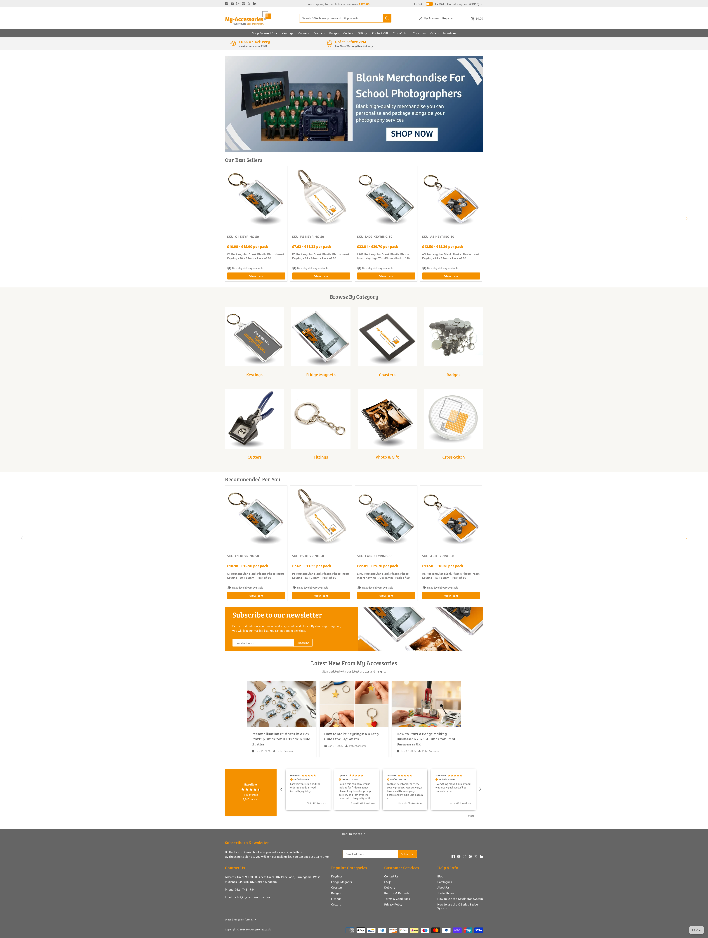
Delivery (389, 887)
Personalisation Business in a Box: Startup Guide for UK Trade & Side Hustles (280, 739)
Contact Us (391, 876)
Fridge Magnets (321, 374)
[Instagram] (237, 3)
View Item (256, 276)
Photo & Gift (387, 457)
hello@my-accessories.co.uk (252, 897)
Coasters (387, 374)
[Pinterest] (243, 3)
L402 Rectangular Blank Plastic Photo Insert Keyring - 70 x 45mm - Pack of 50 (383, 256)
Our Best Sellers (244, 159)
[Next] (686, 218)
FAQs (387, 882)
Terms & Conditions (397, 898)
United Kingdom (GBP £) (463, 4)
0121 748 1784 (245, 889)
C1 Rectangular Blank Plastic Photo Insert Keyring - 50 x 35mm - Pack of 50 (255, 256)
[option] (354, 104)
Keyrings (254, 374)
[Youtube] (232, 3)
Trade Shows (445, 893)
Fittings (321, 457)
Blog (440, 876)
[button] (281, 789)
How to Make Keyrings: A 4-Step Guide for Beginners (351, 736)
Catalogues (444, 882)
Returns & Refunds (396, 893)
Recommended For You (252, 479)
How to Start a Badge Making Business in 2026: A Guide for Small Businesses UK (427, 739)
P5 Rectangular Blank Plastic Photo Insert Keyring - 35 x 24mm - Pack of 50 (320, 256)
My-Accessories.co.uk (258, 929)
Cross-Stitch (453, 457)
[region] (381, 789)
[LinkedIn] (254, 3)
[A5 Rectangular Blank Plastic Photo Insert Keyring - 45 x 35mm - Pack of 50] (451, 197)
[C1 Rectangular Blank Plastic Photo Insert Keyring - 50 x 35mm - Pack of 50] (256, 197)
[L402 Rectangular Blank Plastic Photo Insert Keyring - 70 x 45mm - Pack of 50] (386, 197)
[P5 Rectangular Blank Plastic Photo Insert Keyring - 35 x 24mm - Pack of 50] (321, 197)
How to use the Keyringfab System (460, 898)
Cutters (254, 457)
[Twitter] (249, 3)
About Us (443, 887)
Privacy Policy (393, 904)
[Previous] (22, 218)
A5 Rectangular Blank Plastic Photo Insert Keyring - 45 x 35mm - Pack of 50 (451, 256)
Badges (453, 374)
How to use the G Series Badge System (457, 906)
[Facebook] (226, 3)
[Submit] (387, 18)
